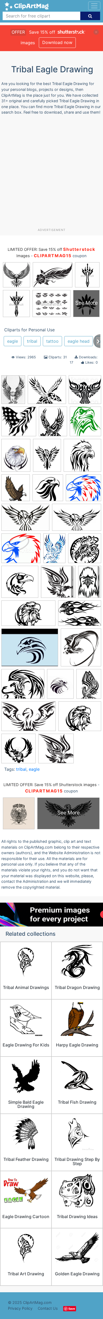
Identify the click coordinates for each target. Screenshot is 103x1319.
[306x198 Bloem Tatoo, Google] (76, 520)
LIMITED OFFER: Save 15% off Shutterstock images (50, 784)
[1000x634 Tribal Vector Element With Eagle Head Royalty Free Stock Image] (28, 719)
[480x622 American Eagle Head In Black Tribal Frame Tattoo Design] (16, 457)
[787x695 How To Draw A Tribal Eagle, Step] (83, 490)
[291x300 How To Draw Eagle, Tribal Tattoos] (48, 490)
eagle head (79, 341)
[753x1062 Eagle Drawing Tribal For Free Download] (13, 392)
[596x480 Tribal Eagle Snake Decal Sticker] (23, 686)
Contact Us (48, 1308)
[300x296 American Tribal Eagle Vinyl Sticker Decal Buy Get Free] (19, 424)
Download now (57, 42)
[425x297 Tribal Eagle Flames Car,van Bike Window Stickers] (79, 616)
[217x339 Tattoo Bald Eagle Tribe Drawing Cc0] (54, 551)
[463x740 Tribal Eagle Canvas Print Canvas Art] (89, 584)
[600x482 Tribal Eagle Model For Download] (80, 719)
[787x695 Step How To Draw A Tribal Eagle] (21, 551)
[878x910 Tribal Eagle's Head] (84, 550)
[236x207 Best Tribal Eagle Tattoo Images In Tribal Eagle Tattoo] (47, 392)
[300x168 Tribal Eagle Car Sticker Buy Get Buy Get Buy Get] (28, 616)
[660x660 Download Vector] (82, 457)
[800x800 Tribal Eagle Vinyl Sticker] (20, 584)
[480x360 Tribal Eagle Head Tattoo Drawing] (30, 650)
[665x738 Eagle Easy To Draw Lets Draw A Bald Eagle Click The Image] (16, 490)
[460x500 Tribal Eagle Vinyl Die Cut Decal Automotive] (85, 423)
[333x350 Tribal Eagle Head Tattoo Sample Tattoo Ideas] (81, 650)
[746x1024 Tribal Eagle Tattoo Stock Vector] (89, 686)
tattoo (52, 341)
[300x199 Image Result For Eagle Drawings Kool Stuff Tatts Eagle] (25, 520)
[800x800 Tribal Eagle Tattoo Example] (18, 751)
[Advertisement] (51, 173)
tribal (32, 341)
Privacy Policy (20, 1308)
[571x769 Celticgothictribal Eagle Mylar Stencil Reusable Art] (47, 457)
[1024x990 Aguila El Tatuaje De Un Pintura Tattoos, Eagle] (56, 751)
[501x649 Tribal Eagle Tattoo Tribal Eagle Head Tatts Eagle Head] (60, 686)
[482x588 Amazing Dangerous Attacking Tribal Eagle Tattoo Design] (53, 424)
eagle (12, 341)
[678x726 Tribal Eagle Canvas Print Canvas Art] (58, 584)
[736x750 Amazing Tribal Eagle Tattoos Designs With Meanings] (85, 392)
